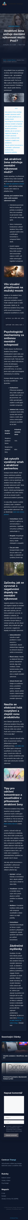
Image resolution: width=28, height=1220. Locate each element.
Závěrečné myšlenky (11, 152)
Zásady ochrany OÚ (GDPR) (10, 1198)
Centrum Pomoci (14, 26)
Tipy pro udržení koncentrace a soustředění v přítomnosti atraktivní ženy (14, 147)
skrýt (16, 108)
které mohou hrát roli (10, 824)
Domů (4, 60)
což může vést (19, 746)
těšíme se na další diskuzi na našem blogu (16, 1020)
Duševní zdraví (6, 1177)
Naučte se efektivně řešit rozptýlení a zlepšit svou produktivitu (12, 140)
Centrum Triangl (15, 4)
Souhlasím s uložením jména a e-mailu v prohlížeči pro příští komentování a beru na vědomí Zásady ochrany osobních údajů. (14, 1129)
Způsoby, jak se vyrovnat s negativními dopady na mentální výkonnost (13, 133)
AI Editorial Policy (14, 1218)
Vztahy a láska (6, 1180)
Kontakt (4, 1196)
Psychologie (5, 1183)
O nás (3, 1193)
